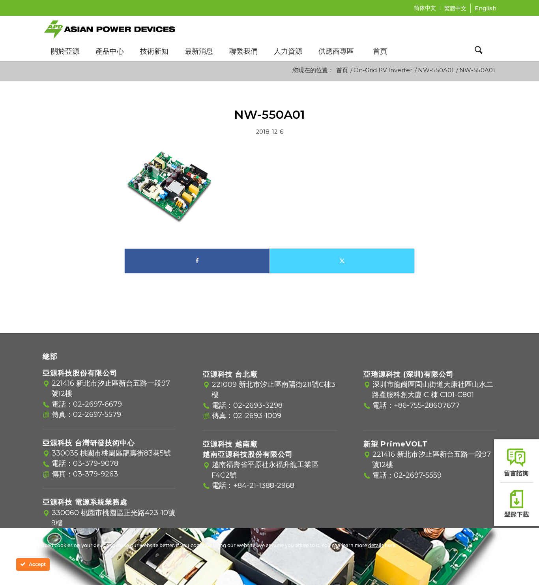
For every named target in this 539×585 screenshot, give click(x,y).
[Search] (478, 51)
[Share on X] (342, 261)
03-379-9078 (95, 463)
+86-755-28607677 (427, 405)
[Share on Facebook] (197, 261)
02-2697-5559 (418, 475)
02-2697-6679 (97, 404)
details (376, 545)
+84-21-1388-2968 (263, 485)
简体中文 (425, 7)
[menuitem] (425, 8)
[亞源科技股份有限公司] (110, 28)
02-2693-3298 (258, 405)
